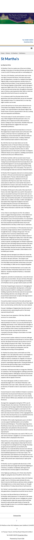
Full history (22, 53)
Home (2, 53)
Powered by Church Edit (17, 538)
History (8, 53)
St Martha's (14, 53)
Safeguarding (17, 515)
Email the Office (22, 535)
